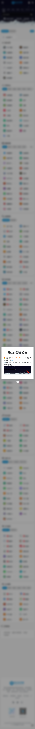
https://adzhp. (18, 358)
